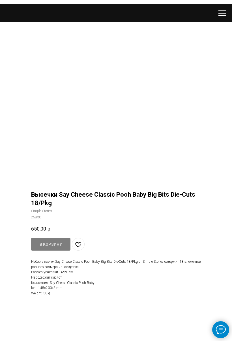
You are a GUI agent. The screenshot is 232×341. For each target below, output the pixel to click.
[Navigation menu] (222, 13)
